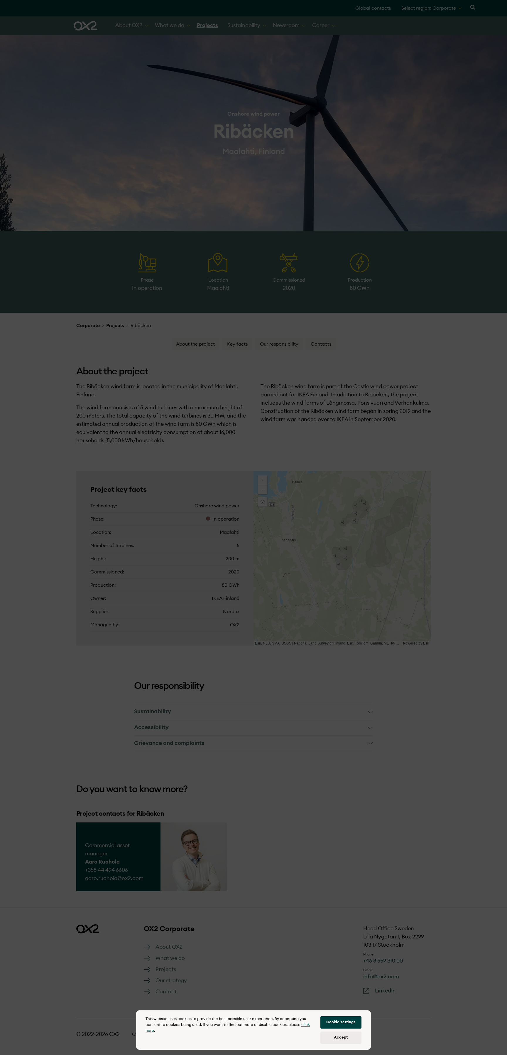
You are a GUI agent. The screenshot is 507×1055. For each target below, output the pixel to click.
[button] (340, 1022)
